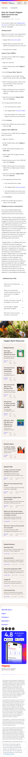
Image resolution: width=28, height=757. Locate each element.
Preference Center (9, 754)
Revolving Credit (8, 547)
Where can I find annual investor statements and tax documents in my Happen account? (14, 513)
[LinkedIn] (13, 628)
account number (16, 40)
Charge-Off (7, 579)
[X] (6, 628)
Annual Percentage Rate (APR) (12, 569)
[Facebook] (3, 628)
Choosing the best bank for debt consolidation (9, 369)
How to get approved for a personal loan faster (9, 352)
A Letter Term (7, 564)
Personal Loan (6, 361)
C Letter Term (7, 585)
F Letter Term (7, 596)
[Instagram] (9, 628)
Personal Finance (6, 378)
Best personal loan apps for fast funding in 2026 (9, 386)
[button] (14, 610)
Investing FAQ (6, 478)
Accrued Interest (9, 558)
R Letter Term (7, 553)
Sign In (19, 3)
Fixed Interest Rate (9, 590)
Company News (6, 456)
